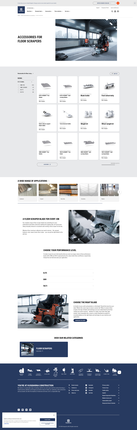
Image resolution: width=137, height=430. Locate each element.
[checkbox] (21, 85)
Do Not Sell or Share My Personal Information (47, 424)
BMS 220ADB (23, 87)
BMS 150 (22, 85)
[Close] (54, 415)
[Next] (119, 192)
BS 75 (21, 89)
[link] (21, 9)
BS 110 (22, 92)
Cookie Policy (6, 423)
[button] (80, 320)
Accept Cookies (47, 419)
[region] (29, 420)
